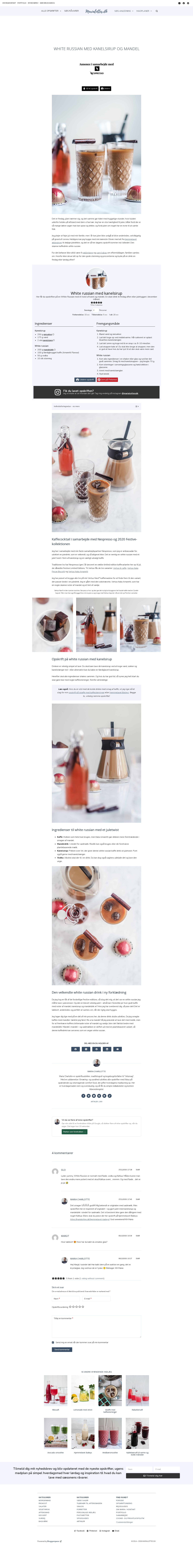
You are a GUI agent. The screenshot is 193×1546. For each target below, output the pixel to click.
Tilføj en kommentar (63, 1318)
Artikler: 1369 (96, 1102)
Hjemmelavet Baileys (83, 1452)
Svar (138, 1170)
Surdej (42, 1518)
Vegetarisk (44, 1509)
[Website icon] (89, 1096)
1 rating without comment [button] (92, 1278)
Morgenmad (45, 1500)
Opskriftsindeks (124, 1503)
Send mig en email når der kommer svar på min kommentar (81, 1342)
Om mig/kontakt (9, 3)
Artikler (81, 1521)
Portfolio (21, 3)
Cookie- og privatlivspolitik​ (130, 1518)
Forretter (82, 1509)
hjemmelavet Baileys (119, 692)
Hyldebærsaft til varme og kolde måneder (137, 1453)
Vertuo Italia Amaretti (78, 571)
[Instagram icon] (94, 1096)
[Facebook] (184, 3)
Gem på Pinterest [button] (108, 379)
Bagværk (43, 1521)
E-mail (88, 1298)
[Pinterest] (188, 3)
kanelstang (48, 340)
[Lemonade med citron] (83, 1390)
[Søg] (157, 11)
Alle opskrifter (49, 10)
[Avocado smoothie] (55, 1433)
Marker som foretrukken (74, 1132)
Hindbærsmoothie (110, 1452)
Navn (57, 1298)
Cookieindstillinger (124, 1522)
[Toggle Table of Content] (136, 406)
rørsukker (48, 334)
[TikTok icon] (110, 1096)
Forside (120, 1500)
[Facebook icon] (83, 1096)
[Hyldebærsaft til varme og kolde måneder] (137, 1433)
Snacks (80, 1506)
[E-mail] (117, 1049)
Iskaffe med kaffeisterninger (110, 1411)
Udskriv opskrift (86, 379)
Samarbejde (122, 1515)
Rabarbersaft (137, 1410)
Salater (42, 1506)
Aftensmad (44, 1512)
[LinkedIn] (107, 1049)
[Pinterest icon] (99, 1096)
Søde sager (82, 1500)
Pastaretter (83, 1515)
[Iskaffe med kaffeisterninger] (110, 1390)
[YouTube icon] (104, 1096)
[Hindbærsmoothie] (110, 1433)
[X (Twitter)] (86, 1049)
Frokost (43, 1503)
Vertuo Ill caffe (119, 568)
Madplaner (143, 11)
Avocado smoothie (56, 1452)
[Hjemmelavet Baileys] (83, 1433)
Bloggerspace (53, 1541)
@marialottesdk (130, 393)
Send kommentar (62, 1349)
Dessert (43, 1515)
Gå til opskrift (91, 88)
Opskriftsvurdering (60, 1307)
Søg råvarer (71, 10)
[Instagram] (179, 3)
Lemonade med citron (82, 1410)
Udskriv (106, 88)
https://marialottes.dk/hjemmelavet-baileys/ (89, 1219)
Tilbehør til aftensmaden (89, 1503)
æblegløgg (88, 252)
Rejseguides (122, 1506)
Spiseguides (83, 1518)
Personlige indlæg (86, 1512)
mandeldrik (49, 349)
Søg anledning (122, 11)
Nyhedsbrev (33, 3)
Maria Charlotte (80, 1199)
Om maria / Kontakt (125, 1509)
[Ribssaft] (55, 1390)
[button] (92, 302)
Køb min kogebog (47, 3)
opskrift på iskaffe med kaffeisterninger (86, 692)
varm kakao (101, 252)
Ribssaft (55, 1410)
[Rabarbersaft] (137, 1390)
